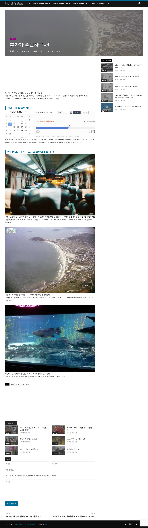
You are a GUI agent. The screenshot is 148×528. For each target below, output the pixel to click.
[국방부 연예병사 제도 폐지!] (11, 440)
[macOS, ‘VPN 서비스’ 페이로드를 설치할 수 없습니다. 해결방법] (107, 97)
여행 (22, 384)
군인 (17, 384)
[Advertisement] (50, 75)
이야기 (12, 39)
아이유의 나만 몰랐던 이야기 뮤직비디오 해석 (74, 516)
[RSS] (136, 524)
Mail (130, 524)
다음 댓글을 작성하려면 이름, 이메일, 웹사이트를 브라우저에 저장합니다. (33, 476)
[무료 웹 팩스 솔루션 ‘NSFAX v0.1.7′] (107, 87)
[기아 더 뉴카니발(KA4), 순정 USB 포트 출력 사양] (107, 67)
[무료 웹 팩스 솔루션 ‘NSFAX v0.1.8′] (107, 77)
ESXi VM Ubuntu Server (21, 524)
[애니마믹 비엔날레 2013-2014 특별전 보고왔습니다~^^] (11, 430)
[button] (139, 3)
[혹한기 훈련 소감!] (58, 450)
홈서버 (103, 80)
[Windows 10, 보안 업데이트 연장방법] (107, 107)
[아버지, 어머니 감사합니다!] (11, 450)
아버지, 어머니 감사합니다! (29, 449)
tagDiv (47, 524)
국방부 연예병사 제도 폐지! (29, 439)
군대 (12, 384)
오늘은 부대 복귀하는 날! (76, 439)
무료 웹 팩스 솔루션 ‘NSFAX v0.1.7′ (127, 86)
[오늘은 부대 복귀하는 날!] (58, 440)
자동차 (103, 71)
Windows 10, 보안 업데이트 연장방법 (128, 106)
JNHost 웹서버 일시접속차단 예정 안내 (23, 516)
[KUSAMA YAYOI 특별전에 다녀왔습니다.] (58, 430)
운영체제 (104, 101)
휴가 (27, 384)
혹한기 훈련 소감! (73, 449)
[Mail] (125, 524)
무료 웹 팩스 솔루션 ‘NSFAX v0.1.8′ (127, 76)
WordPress (33, 524)
